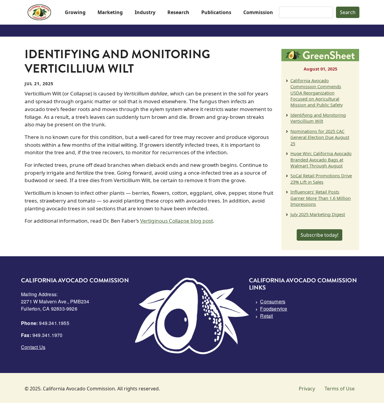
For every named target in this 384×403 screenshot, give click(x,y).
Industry (145, 12)
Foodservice (273, 308)
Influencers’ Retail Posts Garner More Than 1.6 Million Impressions (320, 198)
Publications (216, 12)
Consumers (272, 301)
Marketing (110, 12)
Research (178, 12)
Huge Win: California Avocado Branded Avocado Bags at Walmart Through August (321, 159)
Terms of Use (340, 388)
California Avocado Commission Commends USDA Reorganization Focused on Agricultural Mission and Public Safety (316, 92)
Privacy (307, 388)
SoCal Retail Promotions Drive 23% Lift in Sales (321, 179)
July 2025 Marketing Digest (317, 214)
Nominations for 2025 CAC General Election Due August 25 (319, 137)
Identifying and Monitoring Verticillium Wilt (318, 118)
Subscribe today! (319, 235)
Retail (266, 315)
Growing (75, 12)
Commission (258, 12)
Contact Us (33, 347)
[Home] (39, 12)
